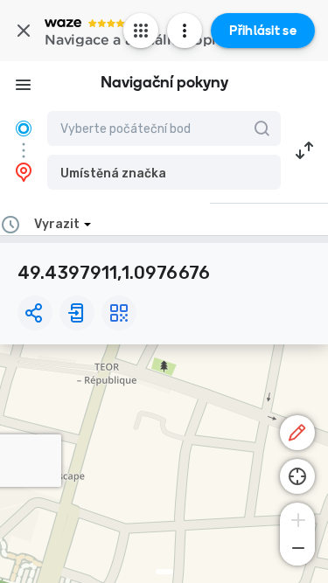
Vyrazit (57, 224)
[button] (164, 172)
